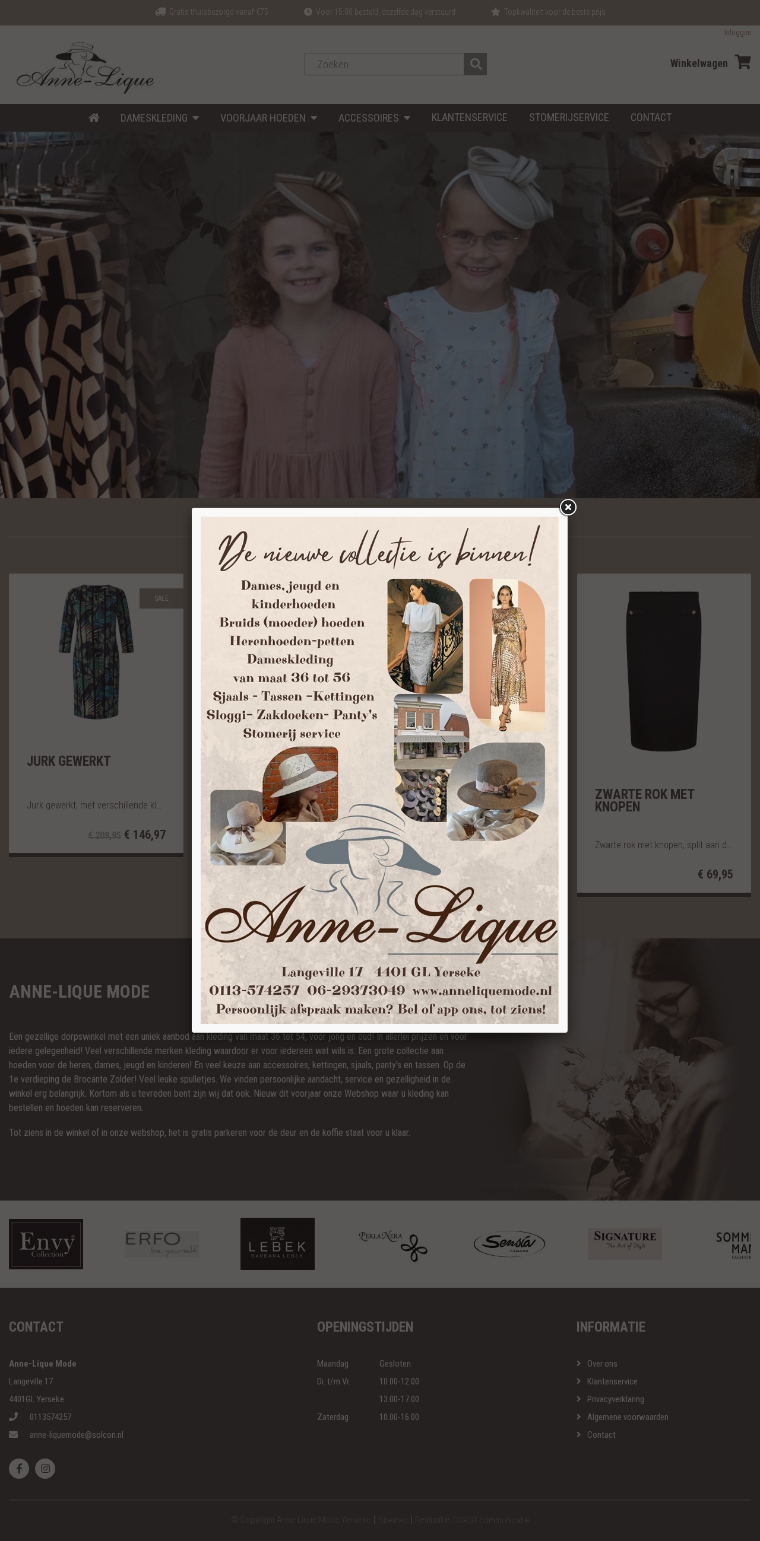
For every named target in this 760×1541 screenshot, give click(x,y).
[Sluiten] (567, 507)
